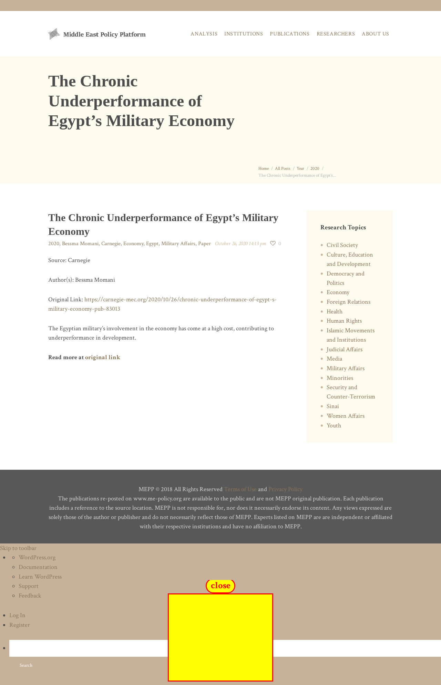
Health (334, 311)
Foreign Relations (348, 302)
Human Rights (344, 321)
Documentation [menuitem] (38, 567)
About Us (375, 34)
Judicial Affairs (344, 349)
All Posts (282, 169)
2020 (314, 169)
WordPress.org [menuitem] (37, 557)
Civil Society (342, 245)
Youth (334, 425)
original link (102, 357)
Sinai (333, 406)
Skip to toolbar (18, 548)
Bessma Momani (80, 243)
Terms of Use (240, 489)
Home (263, 169)
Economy (133, 243)
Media (334, 359)
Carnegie (111, 243)
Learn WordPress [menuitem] (40, 577)
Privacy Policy (285, 489)
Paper (204, 243)
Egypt (152, 243)
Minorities (340, 378)
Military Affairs (178, 243)
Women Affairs (346, 416)
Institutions (243, 34)
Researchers (336, 34)
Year (300, 169)
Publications (289, 34)
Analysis (204, 34)
